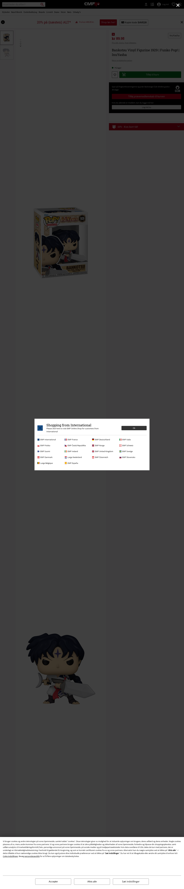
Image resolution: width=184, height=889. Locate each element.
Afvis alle (92, 881)
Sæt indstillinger (131, 881)
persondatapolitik (32, 856)
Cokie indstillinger (10, 856)
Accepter (53, 881)
